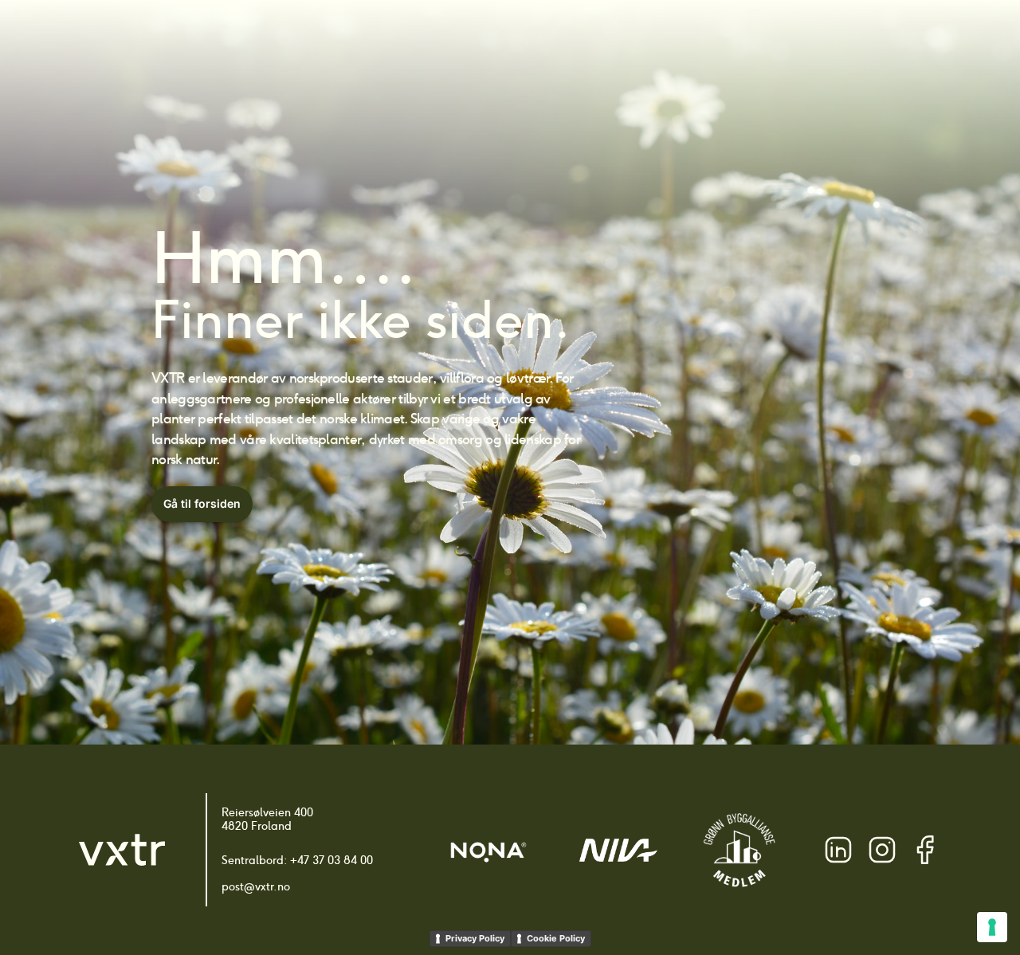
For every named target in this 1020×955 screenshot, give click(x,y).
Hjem (403, 40)
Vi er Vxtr (781, 40)
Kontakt (852, 40)
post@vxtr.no (256, 886)
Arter (454, 40)
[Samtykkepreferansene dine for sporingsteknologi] (992, 927)
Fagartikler (700, 40)
